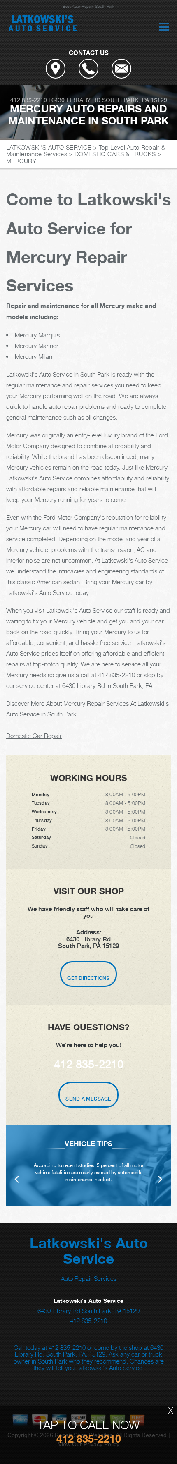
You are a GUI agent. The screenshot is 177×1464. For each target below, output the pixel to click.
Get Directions (88, 978)
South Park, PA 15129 (134, 100)
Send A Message (88, 1099)
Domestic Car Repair (34, 735)
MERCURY (21, 161)
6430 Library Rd (75, 100)
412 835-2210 (28, 100)
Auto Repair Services (88, 1278)
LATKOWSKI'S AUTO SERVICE (48, 147)
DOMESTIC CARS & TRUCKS (115, 154)
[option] (88, 1165)
